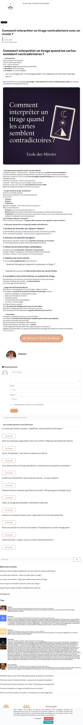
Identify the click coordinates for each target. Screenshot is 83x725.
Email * (12, 386)
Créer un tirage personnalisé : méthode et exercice (25, 503)
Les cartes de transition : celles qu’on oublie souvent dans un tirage (23, 579)
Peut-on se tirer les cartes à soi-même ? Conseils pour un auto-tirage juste (36, 527)
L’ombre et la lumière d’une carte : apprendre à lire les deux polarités (32, 515)
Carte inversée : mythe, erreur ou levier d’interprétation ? (28, 540)
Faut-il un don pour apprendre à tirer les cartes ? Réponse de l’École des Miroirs (37, 441)
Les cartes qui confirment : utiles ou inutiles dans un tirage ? (21, 575)
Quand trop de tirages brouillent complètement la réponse (20, 588)
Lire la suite (9, 436)
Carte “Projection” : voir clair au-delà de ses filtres (24, 453)
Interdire (49, 718)
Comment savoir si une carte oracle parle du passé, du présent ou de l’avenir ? (27, 676)
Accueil (25, 3)
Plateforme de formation (40, 3)
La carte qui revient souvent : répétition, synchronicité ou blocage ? (32, 428)
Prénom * (13, 395)
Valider (14, 411)
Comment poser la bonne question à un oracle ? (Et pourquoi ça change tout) (36, 490)
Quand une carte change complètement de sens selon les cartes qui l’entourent (27, 571)
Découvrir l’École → (9, 331)
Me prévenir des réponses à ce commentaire (28, 405)
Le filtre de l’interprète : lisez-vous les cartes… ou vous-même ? (30, 478)
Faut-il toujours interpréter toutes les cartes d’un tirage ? (20, 584)
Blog (30, 3)
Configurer (38, 718)
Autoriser (49, 722)
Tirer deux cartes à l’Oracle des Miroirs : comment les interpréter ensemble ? (36, 466)
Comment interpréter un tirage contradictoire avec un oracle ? (21, 688)
